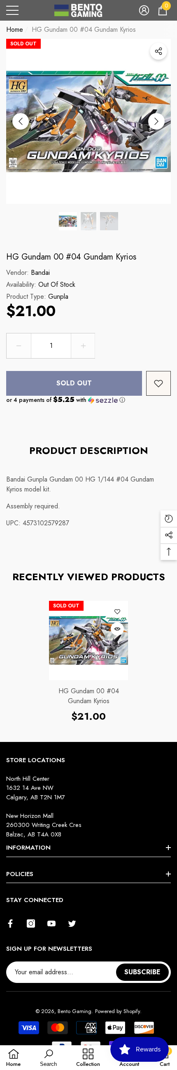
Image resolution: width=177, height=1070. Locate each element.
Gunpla (58, 296)
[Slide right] (156, 121)
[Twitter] (72, 923)
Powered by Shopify (117, 1011)
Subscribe (142, 972)
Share (158, 51)
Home (14, 29)
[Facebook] (10, 923)
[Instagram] (31, 923)
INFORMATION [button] (28, 847)
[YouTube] (51, 923)
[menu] (12, 10)
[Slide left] (20, 121)
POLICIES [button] (19, 874)
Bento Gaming (74, 1011)
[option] (88, 121)
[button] (144, 10)
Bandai (40, 272)
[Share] (158, 51)
